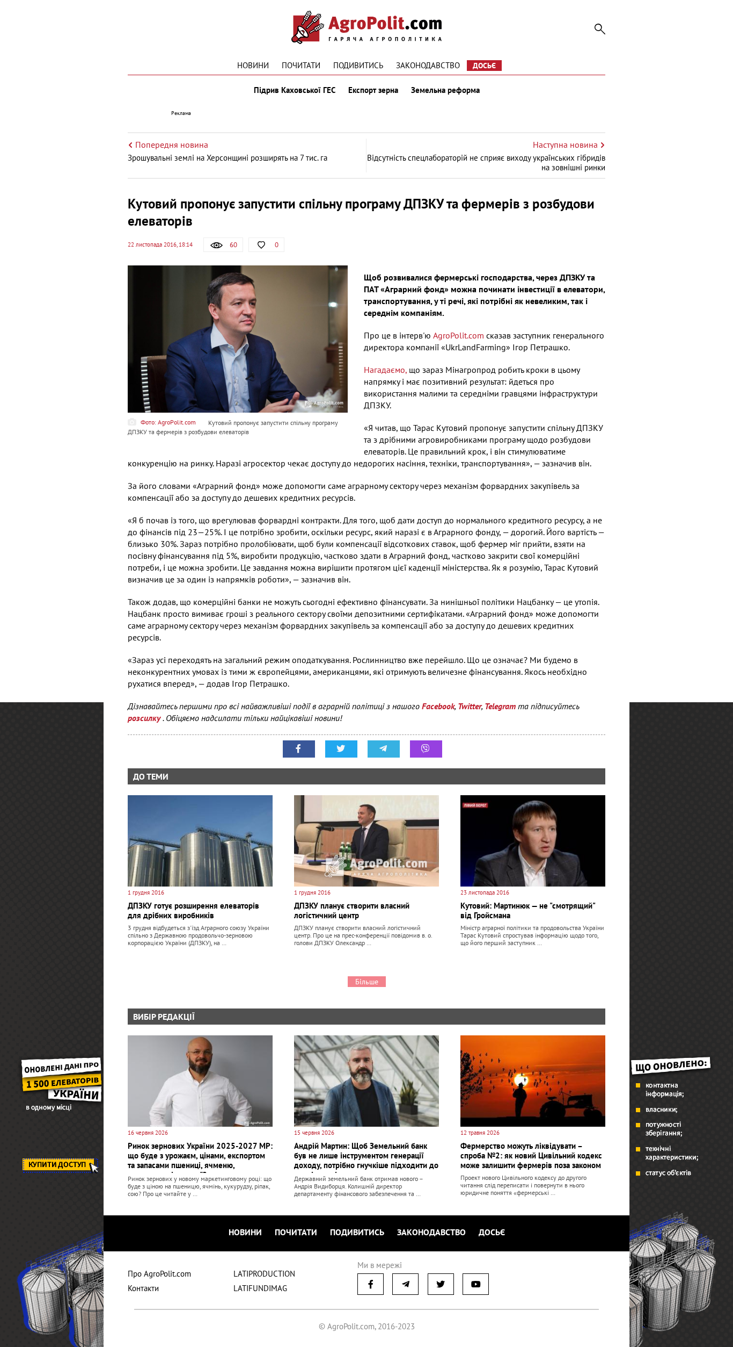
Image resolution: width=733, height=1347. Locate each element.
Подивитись (358, 65)
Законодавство (428, 65)
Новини (253, 65)
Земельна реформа (445, 90)
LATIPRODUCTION (264, 1274)
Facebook (438, 706)
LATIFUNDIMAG (260, 1288)
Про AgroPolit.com (159, 1274)
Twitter (469, 706)
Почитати (301, 65)
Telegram (500, 706)
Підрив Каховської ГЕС (294, 90)
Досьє (484, 65)
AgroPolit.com (458, 335)
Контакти (143, 1288)
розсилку (145, 717)
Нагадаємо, (385, 369)
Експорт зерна (373, 90)
